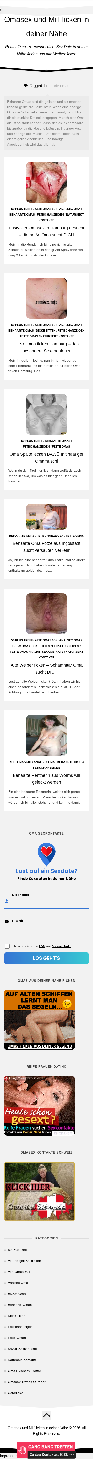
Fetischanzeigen (50, 214)
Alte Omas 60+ (46, 208)
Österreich (16, 1393)
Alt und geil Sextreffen (24, 1261)
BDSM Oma (20, 646)
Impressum (9, 1456)
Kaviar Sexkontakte (46, 651)
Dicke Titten (46, 330)
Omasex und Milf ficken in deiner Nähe (46, 26)
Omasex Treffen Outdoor (27, 1382)
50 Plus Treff (22, 208)
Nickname (20, 894)
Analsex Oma (69, 208)
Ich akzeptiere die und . (42, 946)
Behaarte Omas (22, 214)
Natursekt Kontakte (57, 336)
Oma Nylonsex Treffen (25, 1371)
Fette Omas (29, 336)
